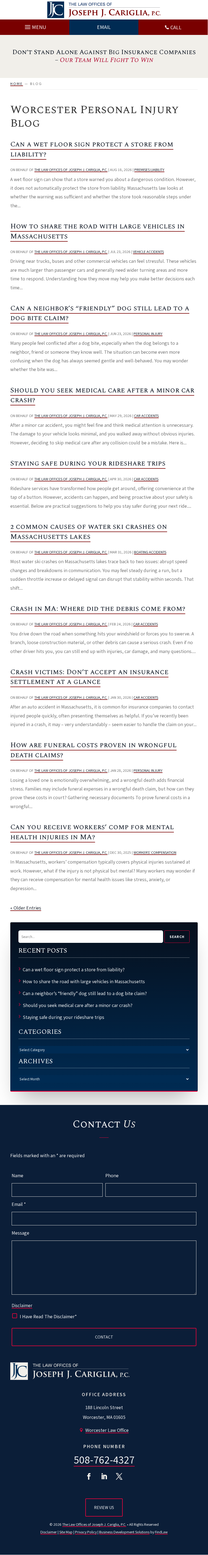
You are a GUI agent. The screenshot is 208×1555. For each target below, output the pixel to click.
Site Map (66, 1532)
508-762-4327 (104, 1459)
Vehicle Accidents (148, 251)
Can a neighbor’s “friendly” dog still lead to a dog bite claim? (99, 313)
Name (17, 1175)
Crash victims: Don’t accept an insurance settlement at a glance (89, 677)
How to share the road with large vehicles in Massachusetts (97, 231)
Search (177, 936)
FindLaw (161, 1532)
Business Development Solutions (124, 1532)
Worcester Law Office (107, 1430)
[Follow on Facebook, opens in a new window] (88, 1476)
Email (19, 1204)
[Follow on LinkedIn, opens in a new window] (104, 1476)
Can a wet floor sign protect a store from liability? (91, 149)
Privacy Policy (86, 1532)
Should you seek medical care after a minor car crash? (102, 395)
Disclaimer (22, 1305)
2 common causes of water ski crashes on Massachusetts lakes (88, 531)
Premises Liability (149, 169)
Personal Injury (148, 333)
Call (175, 27)
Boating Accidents (150, 552)
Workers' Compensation (155, 852)
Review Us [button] (104, 1507)
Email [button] (104, 27)
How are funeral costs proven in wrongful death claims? (93, 750)
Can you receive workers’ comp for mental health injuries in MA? (92, 832)
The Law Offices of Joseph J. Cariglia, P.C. (71, 169)
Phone (112, 1175)
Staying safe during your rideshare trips (87, 463)
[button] (34, 25)
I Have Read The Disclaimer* (48, 1316)
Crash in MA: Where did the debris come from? (97, 608)
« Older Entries (25, 908)
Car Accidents (146, 415)
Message (20, 1233)
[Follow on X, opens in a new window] (119, 1476)
